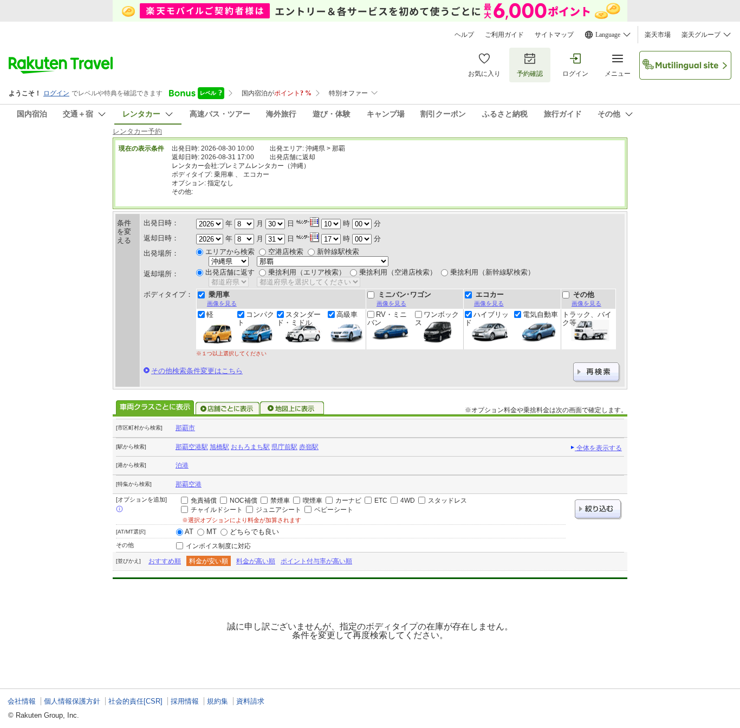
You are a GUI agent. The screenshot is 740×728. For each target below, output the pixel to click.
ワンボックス (437, 318)
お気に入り (484, 73)
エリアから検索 (230, 252)
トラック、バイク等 (587, 318)
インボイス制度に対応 (218, 546)
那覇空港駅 (192, 447)
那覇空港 (189, 484)
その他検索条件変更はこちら (197, 371)
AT (189, 532)
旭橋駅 (219, 447)
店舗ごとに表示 (227, 408)
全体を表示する (598, 448)
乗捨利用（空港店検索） (398, 272)
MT (211, 532)
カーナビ (348, 500)
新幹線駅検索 (338, 252)
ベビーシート (333, 510)
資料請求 (250, 701)
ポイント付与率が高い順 (316, 561)
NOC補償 (243, 500)
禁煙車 (280, 500)
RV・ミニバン (387, 318)
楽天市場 (658, 34)
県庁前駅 (284, 447)
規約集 (217, 701)
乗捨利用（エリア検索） (307, 272)
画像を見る (222, 303)
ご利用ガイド (504, 34)
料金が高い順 (255, 561)
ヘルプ (464, 34)
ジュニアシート (278, 510)
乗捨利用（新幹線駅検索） (492, 272)
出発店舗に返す (230, 272)
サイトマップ (554, 34)
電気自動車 (540, 314)
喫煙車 (312, 500)
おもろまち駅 (250, 447)
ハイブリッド (487, 318)
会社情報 (22, 701)
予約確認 (530, 73)
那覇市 (185, 428)
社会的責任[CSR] (135, 701)
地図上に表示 (292, 408)
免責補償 (204, 500)
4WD (407, 500)
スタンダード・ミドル (299, 318)
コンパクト (255, 318)
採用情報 (185, 701)
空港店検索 (285, 252)
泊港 (182, 465)
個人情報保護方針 (72, 701)
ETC (380, 500)
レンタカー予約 (137, 131)
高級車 (347, 314)
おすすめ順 (164, 561)
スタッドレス (447, 500)
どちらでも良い (254, 532)
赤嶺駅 (309, 447)
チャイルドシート (217, 510)
